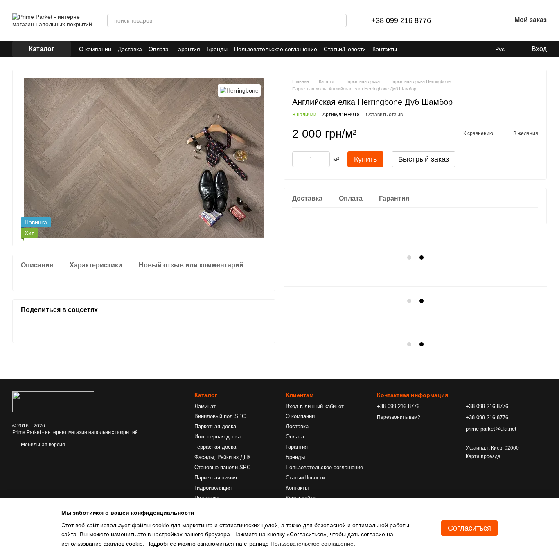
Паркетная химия (215, 477)
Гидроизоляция (213, 488)
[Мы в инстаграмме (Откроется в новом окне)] (418, 49)
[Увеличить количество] (323, 159)
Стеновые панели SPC (222, 467)
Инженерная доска (217, 437)
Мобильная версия (42, 444)
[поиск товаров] (340, 20)
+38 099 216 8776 (401, 20)
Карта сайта (301, 498)
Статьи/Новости (345, 49)
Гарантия (187, 49)
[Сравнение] (462, 20)
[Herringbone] (239, 90)
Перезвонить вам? (398, 417)
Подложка (206, 498)
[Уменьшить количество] (298, 159)
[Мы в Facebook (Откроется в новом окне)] (408, 49)
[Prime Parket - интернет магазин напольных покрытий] (53, 401)
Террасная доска (215, 447)
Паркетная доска (215, 426)
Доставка (130, 49)
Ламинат (205, 406)
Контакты (384, 49)
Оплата (159, 49)
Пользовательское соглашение (275, 49)
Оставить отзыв (384, 114)
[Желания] (483, 20)
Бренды (217, 49)
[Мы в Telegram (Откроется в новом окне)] (428, 49)
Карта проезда (483, 456)
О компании (95, 49)
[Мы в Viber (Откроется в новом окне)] (438, 49)
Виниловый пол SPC (220, 416)
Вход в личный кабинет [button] (315, 406)
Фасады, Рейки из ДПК (222, 457)
